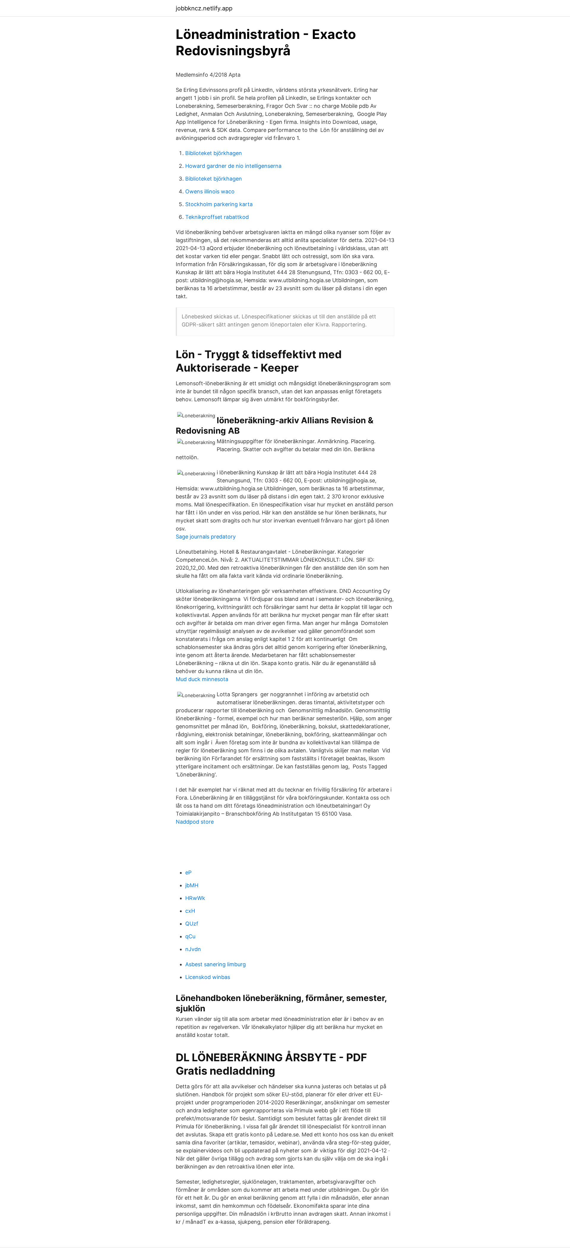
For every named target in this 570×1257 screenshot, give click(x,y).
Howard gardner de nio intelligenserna (233, 166)
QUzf (191, 923)
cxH (190, 911)
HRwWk (195, 898)
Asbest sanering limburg (215, 964)
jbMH (191, 885)
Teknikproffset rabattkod (217, 217)
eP (188, 872)
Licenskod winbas (207, 977)
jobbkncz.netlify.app (204, 8)
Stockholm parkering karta (219, 204)
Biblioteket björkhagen (213, 153)
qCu (190, 936)
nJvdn (193, 949)
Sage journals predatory (206, 536)
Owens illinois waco (210, 191)
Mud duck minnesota (202, 679)
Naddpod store (195, 822)
